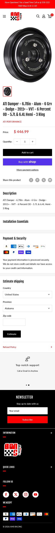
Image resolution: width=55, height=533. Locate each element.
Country (7, 288)
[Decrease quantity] (17, 141)
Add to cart (27, 152)
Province (7, 302)
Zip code (7, 315)
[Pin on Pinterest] (37, 180)
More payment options (28, 169)
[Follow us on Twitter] (16, 494)
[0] (49, 16)
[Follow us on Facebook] (7, 494)
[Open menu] (4, 16)
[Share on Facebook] (31, 180)
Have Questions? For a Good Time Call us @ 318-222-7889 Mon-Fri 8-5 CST (27, 4)
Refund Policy (9, 347)
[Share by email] (50, 180)
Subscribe (27, 419)
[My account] (43, 16)
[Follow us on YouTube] (36, 494)
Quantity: (7, 141)
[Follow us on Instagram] (26, 494)
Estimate (11, 334)
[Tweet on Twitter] (44, 180)
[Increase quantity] (32, 141)
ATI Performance (12, 121)
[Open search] (38, 16)
